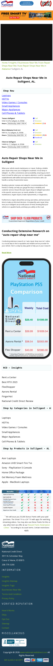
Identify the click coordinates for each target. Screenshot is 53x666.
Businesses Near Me (27, 62)
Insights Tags (8, 585)
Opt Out (5, 619)
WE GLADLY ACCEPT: (14, 660)
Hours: (4, 123)
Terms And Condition (11, 594)
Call (36, 118)
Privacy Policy (8, 598)
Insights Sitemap (9, 581)
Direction (38, 121)
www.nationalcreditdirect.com (33, 652)
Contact (5, 628)
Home (4, 62)
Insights (13, 62)
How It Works (8, 610)
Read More (6, 252)
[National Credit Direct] (7, 4)
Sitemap (5, 623)
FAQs (4, 614)
